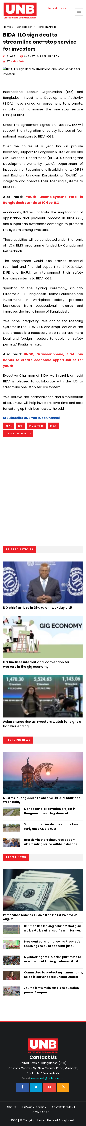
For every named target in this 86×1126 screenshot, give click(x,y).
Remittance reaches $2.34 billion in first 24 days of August (40, 917)
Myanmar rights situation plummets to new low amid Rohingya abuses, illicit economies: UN (52, 959)
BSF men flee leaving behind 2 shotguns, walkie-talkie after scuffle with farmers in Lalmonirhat (53, 928)
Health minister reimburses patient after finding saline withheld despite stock (50, 842)
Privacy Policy (34, 1107)
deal (8, 425)
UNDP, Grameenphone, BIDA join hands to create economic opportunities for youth (43, 360)
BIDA (53, 425)
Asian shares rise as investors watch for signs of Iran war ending (43, 723)
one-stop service (18, 433)
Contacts (41, 1112)
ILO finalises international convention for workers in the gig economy (36, 664)
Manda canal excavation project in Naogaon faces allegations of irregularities (50, 811)
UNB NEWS (17, 61)
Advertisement (64, 1107)
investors (36, 425)
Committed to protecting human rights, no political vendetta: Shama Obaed (53, 974)
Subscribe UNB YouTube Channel (33, 418)
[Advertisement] (43, 492)
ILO (20, 425)
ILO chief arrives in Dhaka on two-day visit (37, 607)
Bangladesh (24, 27)
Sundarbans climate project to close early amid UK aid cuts (51, 826)
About (11, 1107)
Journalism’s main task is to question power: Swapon (51, 990)
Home (7, 27)
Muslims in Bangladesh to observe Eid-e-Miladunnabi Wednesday (42, 800)
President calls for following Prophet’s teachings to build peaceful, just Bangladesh (52, 944)
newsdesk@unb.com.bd (43, 1078)
